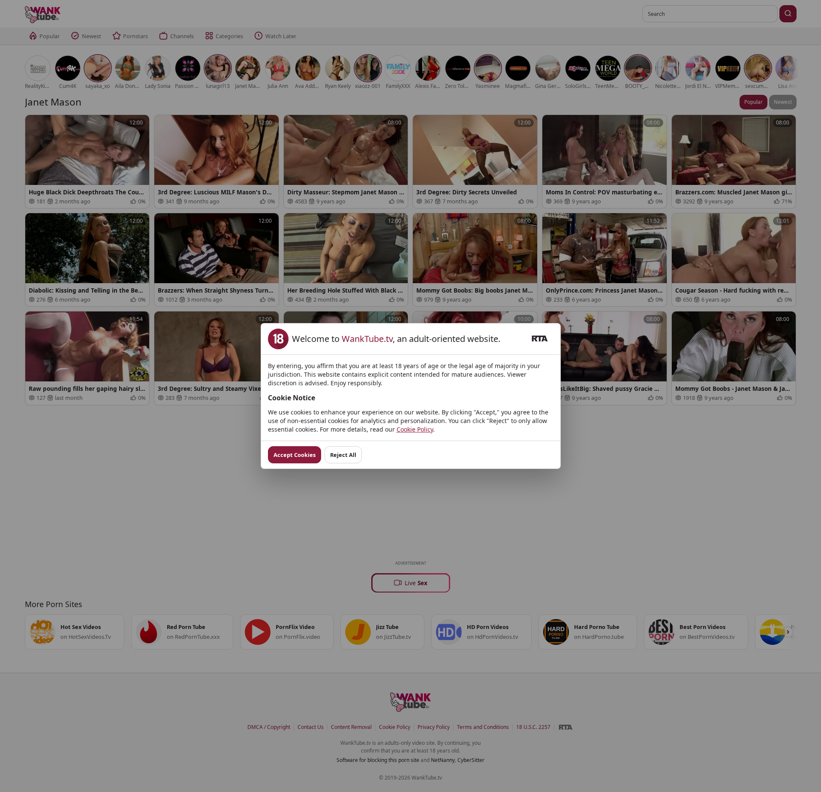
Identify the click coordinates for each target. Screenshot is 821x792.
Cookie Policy (415, 429)
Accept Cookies (295, 455)
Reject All (343, 455)
